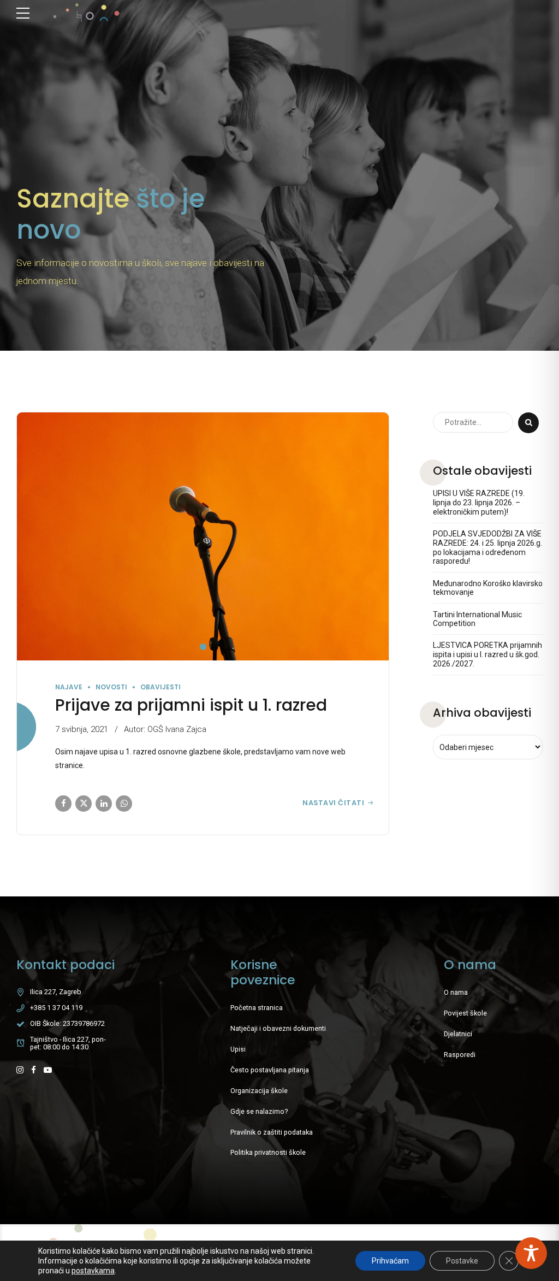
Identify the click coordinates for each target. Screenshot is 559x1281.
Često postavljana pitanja (269, 1070)
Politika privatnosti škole (268, 1152)
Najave (68, 687)
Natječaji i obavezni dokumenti (278, 1028)
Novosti (111, 687)
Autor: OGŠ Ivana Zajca (165, 729)
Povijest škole (465, 1013)
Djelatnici (458, 1034)
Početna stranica (256, 1007)
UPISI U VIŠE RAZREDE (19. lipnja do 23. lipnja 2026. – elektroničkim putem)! (479, 502)
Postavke (462, 1260)
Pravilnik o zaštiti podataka (271, 1132)
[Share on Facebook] (63, 803)
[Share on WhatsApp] (124, 803)
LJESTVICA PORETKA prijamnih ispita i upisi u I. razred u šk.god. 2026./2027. (487, 654)
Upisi (238, 1049)
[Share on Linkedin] (104, 803)
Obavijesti (160, 687)
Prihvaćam (390, 1260)
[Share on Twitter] (83, 803)
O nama (456, 992)
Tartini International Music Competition (477, 619)
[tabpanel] (203, 536)
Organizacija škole (259, 1091)
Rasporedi (459, 1054)
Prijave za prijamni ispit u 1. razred (191, 705)
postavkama (93, 1270)
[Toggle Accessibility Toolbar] (531, 1253)
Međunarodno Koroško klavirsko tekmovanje (488, 588)
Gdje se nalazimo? (259, 1111)
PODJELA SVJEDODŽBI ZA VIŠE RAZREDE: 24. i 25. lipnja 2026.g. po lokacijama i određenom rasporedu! (487, 547)
